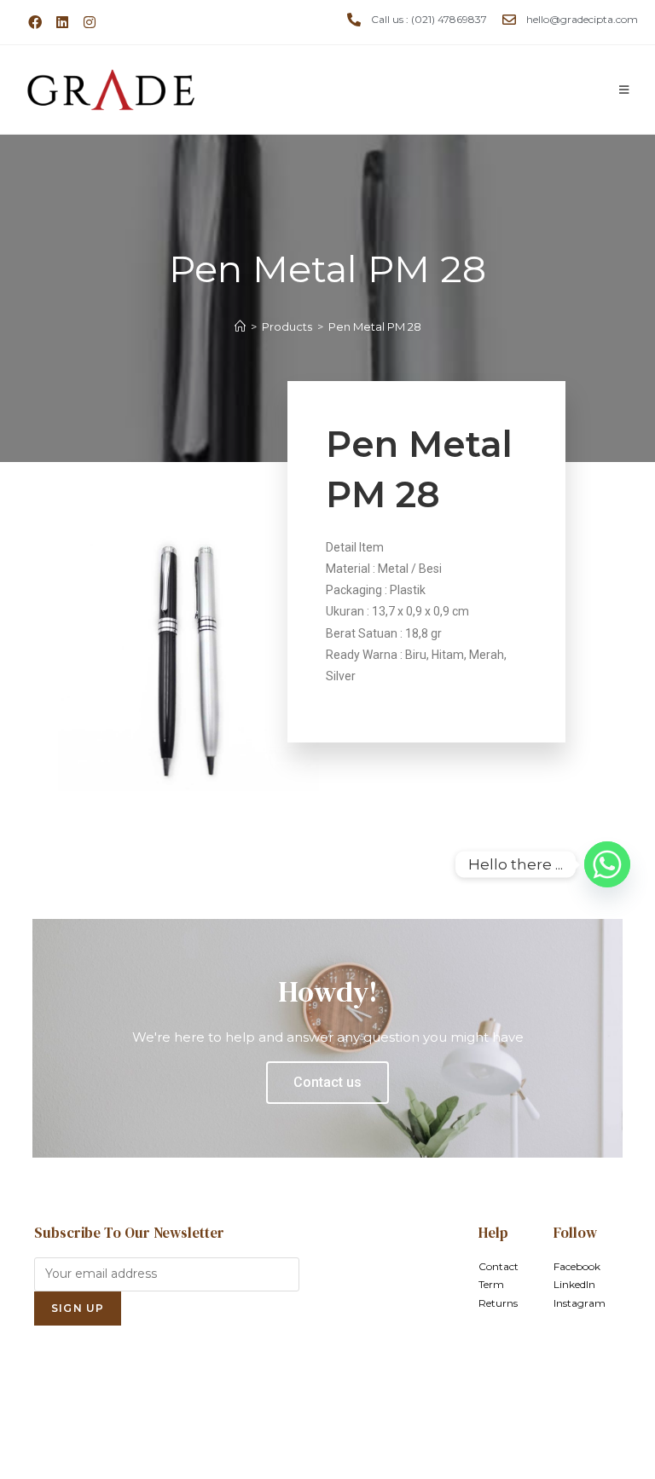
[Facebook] (35, 22)
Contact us (327, 1082)
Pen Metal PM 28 (374, 326)
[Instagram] (89, 22)
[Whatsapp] (607, 864)
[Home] (240, 326)
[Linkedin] (62, 22)
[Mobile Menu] (624, 89)
